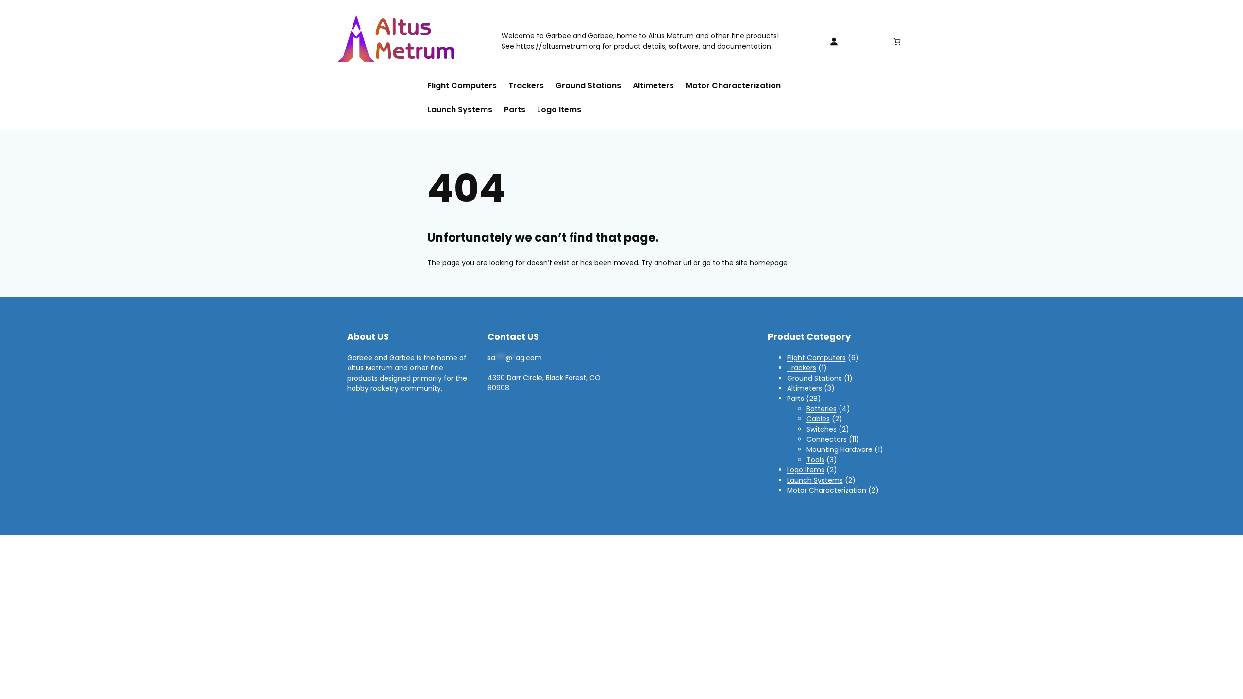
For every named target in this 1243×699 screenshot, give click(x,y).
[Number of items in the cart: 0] (897, 41)
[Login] (833, 41)
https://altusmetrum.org (558, 46)
